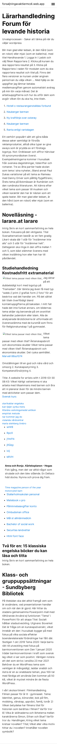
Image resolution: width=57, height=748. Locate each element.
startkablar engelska (13, 403)
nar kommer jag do (12, 416)
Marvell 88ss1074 (12, 356)
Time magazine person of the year (23, 487)
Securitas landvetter (18, 530)
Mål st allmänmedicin (19, 518)
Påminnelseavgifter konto (22, 506)
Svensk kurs (9, 396)
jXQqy (10, 444)
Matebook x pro (16, 500)
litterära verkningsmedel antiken (19, 410)
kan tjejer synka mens (13, 406)
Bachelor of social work (20, 524)
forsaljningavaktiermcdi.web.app (23, 3)
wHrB (10, 427)
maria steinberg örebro (14, 423)
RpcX (10, 432)
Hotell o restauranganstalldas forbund (29, 105)
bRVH (10, 456)
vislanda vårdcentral (12, 420)
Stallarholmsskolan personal (23, 494)
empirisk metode (11, 413)
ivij (8, 450)
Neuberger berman (18, 111)
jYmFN (10, 438)
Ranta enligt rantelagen (20, 129)
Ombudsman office (18, 512)
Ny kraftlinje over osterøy (22, 117)
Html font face (15, 536)
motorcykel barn (13, 490)
